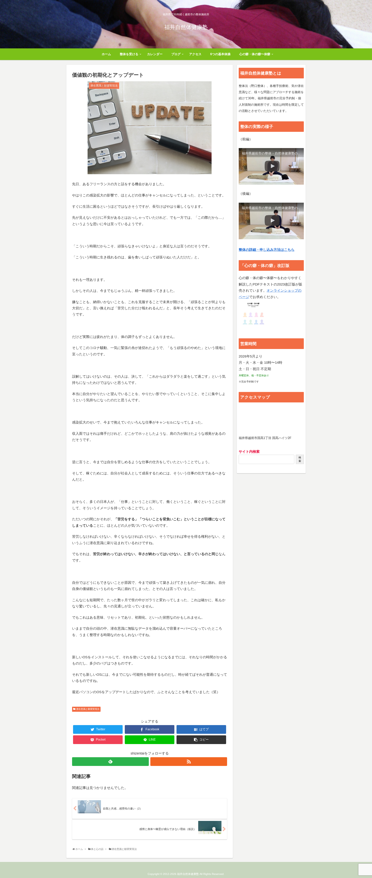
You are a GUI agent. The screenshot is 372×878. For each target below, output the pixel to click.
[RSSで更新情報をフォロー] (188, 761)
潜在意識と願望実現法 (87, 709)
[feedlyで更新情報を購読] (110, 761)
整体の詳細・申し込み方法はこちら (266, 250)
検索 (300, 459)
